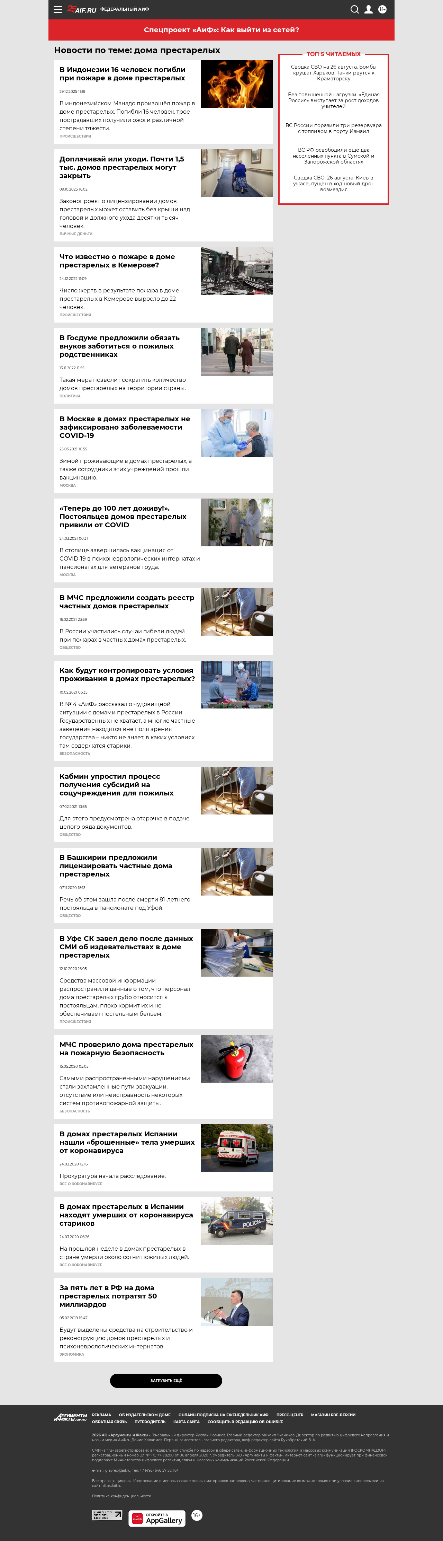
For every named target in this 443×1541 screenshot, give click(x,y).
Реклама (101, 1415)
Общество (70, 648)
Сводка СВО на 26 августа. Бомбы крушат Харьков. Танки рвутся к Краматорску (334, 73)
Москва (68, 485)
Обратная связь (109, 1422)
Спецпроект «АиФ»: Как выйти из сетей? (221, 30)
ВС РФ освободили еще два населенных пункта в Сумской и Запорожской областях (333, 156)
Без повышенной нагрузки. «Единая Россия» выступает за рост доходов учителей (334, 100)
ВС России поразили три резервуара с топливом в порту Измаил (334, 128)
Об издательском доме (145, 1415)
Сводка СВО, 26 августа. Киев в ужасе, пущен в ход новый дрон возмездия (333, 184)
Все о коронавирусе (81, 1184)
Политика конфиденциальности (121, 1496)
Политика (70, 396)
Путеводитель (150, 1422)
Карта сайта (186, 1422)
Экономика (72, 1354)
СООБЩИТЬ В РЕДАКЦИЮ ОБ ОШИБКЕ (245, 1422)
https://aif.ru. (111, 1485)
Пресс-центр (290, 1415)
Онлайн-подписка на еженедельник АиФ (224, 1415)
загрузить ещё (166, 1381)
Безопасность (75, 754)
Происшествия (75, 136)
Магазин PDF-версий (333, 1415)
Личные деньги (76, 234)
